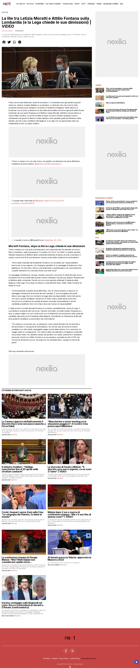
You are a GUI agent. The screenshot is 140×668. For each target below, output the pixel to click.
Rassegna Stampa (110, 4)
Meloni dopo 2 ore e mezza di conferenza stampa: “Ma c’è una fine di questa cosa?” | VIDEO (69, 514)
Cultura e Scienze (53, 4)
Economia (39, 4)
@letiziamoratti (41, 164)
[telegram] (20, 44)
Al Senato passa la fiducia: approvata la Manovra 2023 (69, 558)
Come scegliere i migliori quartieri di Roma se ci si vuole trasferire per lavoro (121, 255)
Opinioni (91, 4)
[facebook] (4, 44)
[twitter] (9, 44)
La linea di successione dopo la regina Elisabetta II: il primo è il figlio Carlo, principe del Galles (121, 263)
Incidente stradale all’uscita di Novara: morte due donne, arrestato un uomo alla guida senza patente (122, 242)
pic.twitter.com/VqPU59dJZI (23, 203)
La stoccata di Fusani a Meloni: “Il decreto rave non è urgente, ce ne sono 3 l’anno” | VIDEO (69, 469)
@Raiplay (39, 201)
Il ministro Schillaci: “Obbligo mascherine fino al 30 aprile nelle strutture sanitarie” (20, 469)
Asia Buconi (6, 434)
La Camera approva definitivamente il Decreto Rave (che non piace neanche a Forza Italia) (24, 423)
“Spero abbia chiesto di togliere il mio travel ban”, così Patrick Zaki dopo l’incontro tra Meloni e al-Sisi (120, 216)
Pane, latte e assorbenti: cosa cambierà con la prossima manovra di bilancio (121, 202)
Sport (77, 4)
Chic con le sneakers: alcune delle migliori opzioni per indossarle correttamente (119, 90)
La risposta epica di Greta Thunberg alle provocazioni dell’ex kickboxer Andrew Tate (121, 111)
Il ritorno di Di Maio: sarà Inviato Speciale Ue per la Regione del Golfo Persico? (122, 208)
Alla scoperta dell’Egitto (115, 103)
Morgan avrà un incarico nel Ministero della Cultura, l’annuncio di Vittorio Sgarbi (120, 224)
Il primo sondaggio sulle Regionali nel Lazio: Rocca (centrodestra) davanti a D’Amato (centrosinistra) (22, 605)
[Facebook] (64, 649)
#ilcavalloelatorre (54, 164)
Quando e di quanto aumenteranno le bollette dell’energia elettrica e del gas (121, 249)
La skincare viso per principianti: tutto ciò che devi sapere (122, 96)
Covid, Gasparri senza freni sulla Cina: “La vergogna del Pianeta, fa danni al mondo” (23, 514)
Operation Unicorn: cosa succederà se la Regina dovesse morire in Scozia (122, 270)
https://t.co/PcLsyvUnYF (54, 201)
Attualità (20, 4)
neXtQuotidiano (7, 31)
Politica (30, 4)
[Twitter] (71, 649)
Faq (121, 4)
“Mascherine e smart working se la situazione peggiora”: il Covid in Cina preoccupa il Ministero (68, 423)
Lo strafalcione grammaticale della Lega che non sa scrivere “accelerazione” (122, 118)
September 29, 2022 (52, 240)
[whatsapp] (14, 44)
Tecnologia (68, 4)
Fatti (83, 4)
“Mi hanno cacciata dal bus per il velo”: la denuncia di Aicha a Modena (122, 230)
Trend (99, 4)
